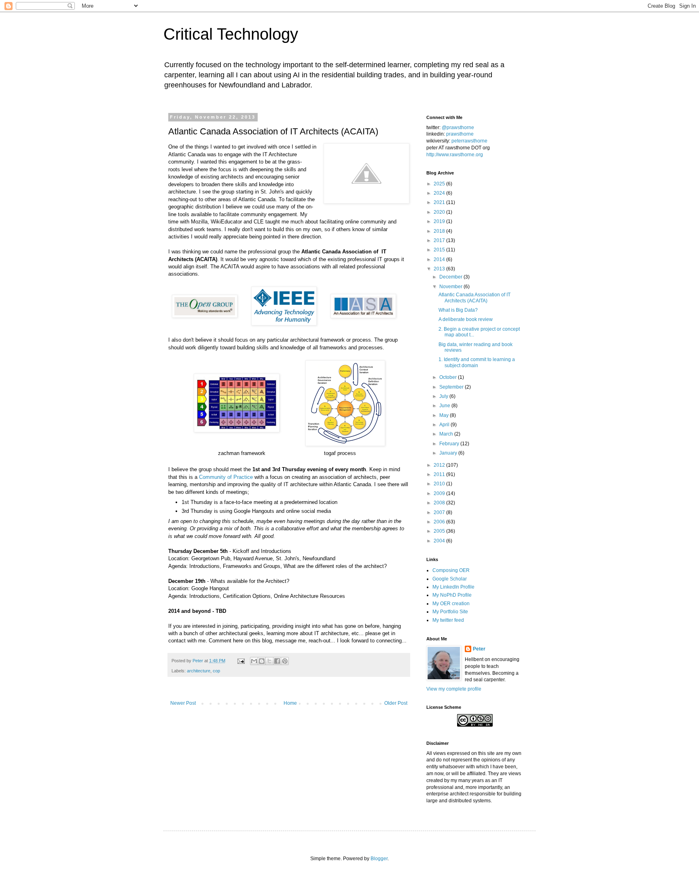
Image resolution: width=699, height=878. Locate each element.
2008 (440, 503)
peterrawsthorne (469, 141)
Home (290, 703)
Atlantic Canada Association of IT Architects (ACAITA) (474, 297)
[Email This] (254, 661)
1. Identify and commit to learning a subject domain (476, 362)
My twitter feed (448, 620)
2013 (440, 269)
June (445, 405)
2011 (440, 474)
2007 (440, 512)
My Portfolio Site (450, 611)
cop (216, 670)
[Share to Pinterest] (285, 661)
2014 (440, 259)
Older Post (395, 703)
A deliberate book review (465, 319)
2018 (440, 231)
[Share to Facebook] (277, 661)
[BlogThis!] (262, 661)
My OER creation (451, 603)
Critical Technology (230, 34)
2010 (440, 484)
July (444, 396)
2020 (440, 212)
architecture (198, 670)
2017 (440, 240)
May (444, 415)
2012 (440, 465)
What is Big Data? (458, 310)
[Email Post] (240, 660)
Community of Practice (226, 477)
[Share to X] (269, 661)
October (448, 377)
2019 (440, 221)
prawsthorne (460, 134)
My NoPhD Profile (452, 595)
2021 (440, 202)
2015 (440, 250)
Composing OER (451, 570)
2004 (440, 541)
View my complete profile (453, 689)
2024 (440, 193)
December (451, 277)
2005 (440, 531)
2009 (440, 493)
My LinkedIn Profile (453, 587)
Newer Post (183, 703)
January (448, 453)
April (445, 424)
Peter (479, 649)
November (451, 286)
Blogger (379, 858)
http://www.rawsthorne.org (454, 154)
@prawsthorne (458, 127)
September (452, 387)
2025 (440, 184)
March (446, 434)
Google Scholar (449, 579)
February (449, 443)
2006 (440, 522)
